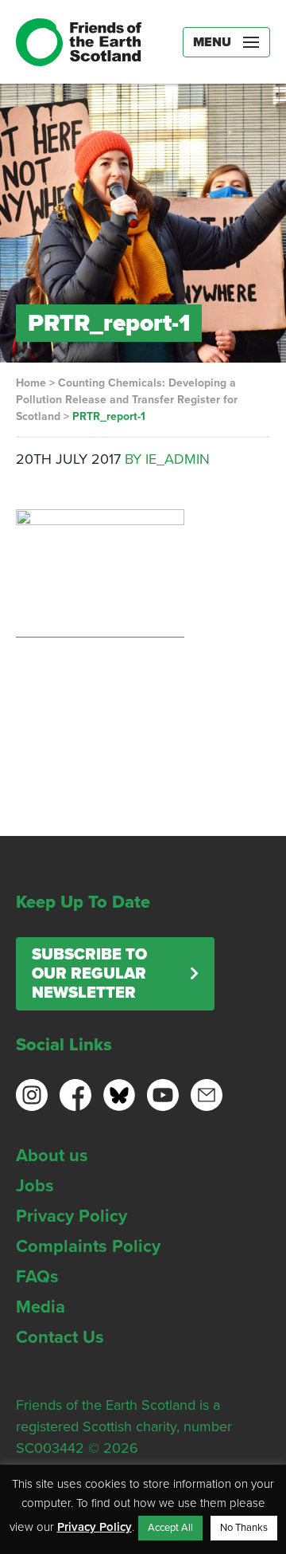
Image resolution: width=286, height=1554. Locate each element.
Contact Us (60, 1337)
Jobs (35, 1185)
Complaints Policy (88, 1246)
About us (52, 1155)
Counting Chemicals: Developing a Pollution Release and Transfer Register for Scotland (127, 399)
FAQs (37, 1276)
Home (31, 383)
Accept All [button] (170, 1527)
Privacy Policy (71, 1216)
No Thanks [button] (244, 1527)
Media (40, 1307)
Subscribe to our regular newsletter (89, 974)
